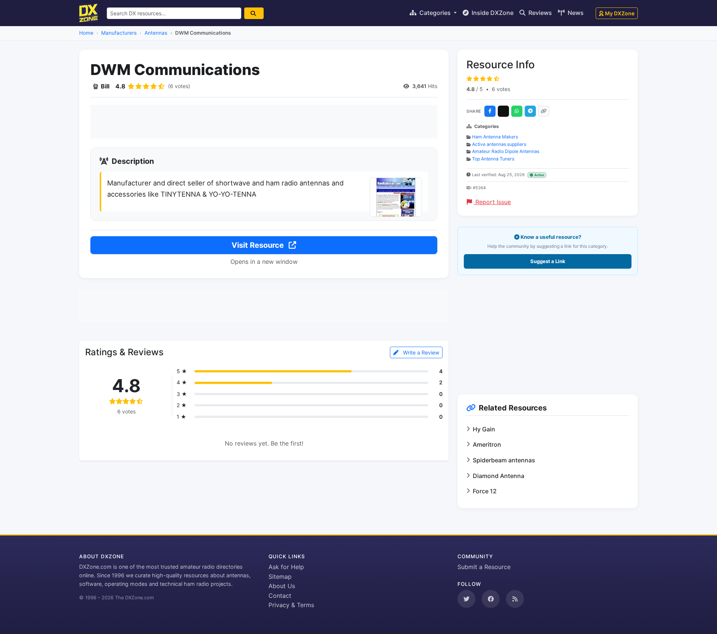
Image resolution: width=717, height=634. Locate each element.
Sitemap (280, 576)
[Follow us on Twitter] (466, 599)
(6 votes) (179, 86)
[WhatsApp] (516, 111)
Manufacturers (119, 33)
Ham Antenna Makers (495, 137)
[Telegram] (530, 111)
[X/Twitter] (503, 111)
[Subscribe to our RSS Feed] (515, 599)
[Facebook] (490, 111)
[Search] (254, 13)
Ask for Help (286, 567)
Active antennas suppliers (499, 144)
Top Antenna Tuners (493, 159)
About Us (282, 586)
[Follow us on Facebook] (491, 599)
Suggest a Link (547, 261)
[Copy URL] (543, 111)
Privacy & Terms (291, 605)
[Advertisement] (263, 121)
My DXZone (619, 13)
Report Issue (492, 202)
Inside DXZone (491, 12)
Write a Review (420, 352)
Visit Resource (259, 245)
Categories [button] (435, 12)
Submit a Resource (483, 567)
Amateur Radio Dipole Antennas (505, 151)
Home (86, 33)
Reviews (539, 12)
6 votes (501, 89)
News (575, 12)
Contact (280, 595)
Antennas (156, 33)
